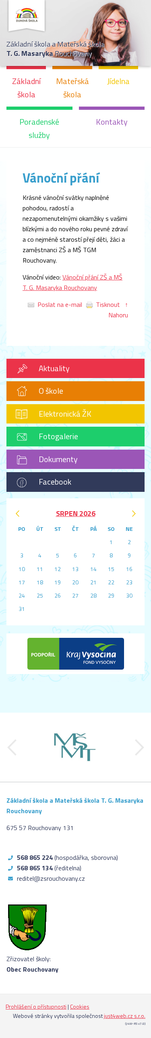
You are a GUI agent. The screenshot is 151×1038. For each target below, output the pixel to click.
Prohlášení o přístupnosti (36, 1006)
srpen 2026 (75, 513)
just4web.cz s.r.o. (124, 1015)
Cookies (79, 1006)
